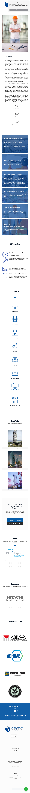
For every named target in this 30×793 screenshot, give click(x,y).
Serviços (15, 745)
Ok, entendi (18, 9)
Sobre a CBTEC (15, 748)
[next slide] (25, 559)
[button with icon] (12, 736)
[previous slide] (5, 559)
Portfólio (15, 750)
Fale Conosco (15, 752)
